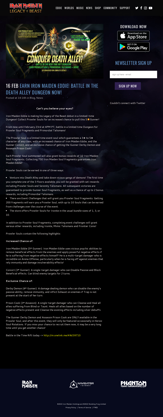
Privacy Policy (71, 407)
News (39, 98)
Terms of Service (84, 407)
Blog (32, 98)
